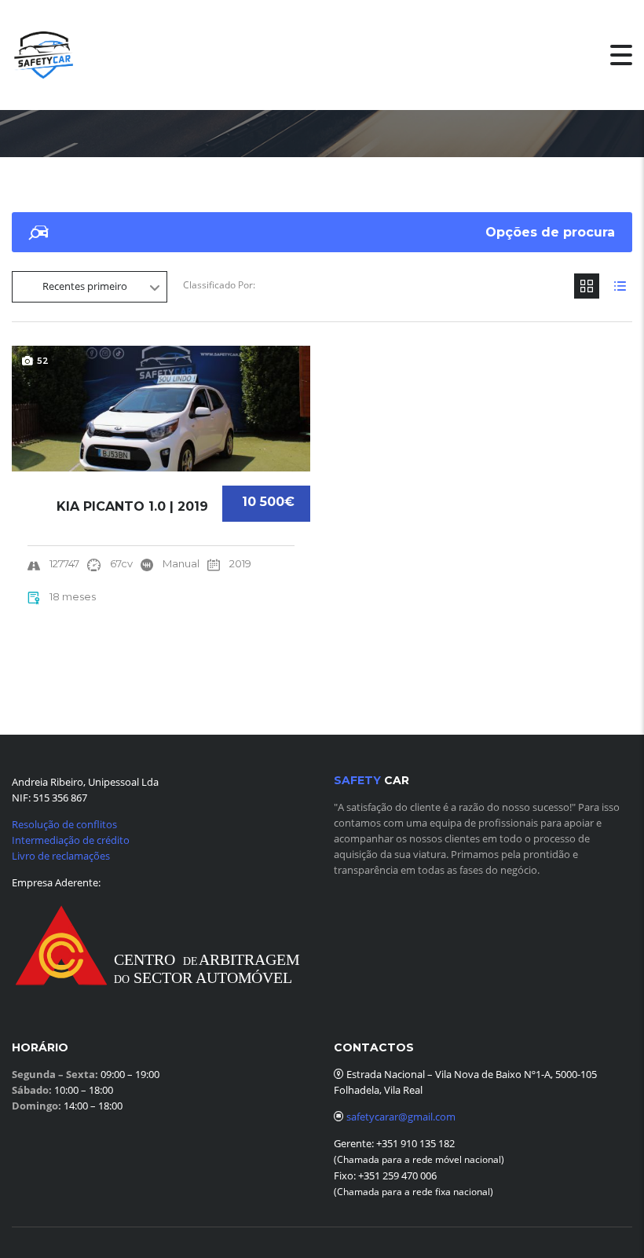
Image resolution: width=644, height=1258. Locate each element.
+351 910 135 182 (414, 1143)
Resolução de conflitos (64, 824)
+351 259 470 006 (397, 1175)
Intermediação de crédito (71, 840)
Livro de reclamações (61, 856)
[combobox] (89, 287)
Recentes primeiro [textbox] (84, 286)
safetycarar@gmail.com (401, 1116)
